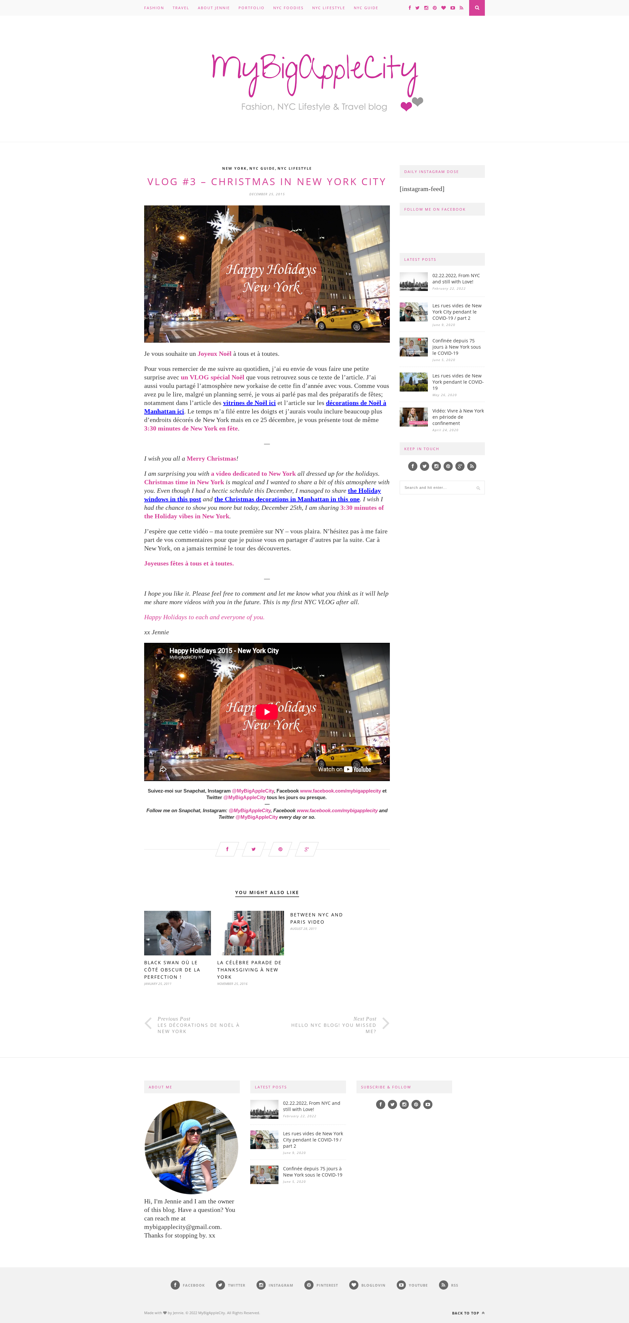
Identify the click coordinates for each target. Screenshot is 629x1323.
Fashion (154, 7)
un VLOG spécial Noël (212, 377)
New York (234, 168)
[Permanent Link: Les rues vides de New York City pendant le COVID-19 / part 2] (414, 319)
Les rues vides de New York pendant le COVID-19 (458, 382)
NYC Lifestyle (328, 7)
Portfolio (251, 7)
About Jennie (214, 7)
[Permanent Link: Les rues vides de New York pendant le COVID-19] (414, 390)
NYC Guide (366, 7)
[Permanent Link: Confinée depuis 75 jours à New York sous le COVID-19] (414, 354)
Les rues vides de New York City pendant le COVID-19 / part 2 (457, 311)
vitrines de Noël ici (249, 402)
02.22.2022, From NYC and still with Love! (456, 278)
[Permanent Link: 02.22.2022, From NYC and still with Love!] (414, 289)
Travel (181, 7)
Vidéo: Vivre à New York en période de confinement (458, 417)
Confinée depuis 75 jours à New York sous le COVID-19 (456, 346)
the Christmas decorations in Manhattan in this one (287, 499)
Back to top (466, 1313)
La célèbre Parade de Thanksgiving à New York (249, 969)
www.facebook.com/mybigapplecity (340, 791)
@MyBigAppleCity (244, 797)
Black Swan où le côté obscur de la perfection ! (172, 969)
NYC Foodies (288, 7)
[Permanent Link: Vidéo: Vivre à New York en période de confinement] (414, 425)
